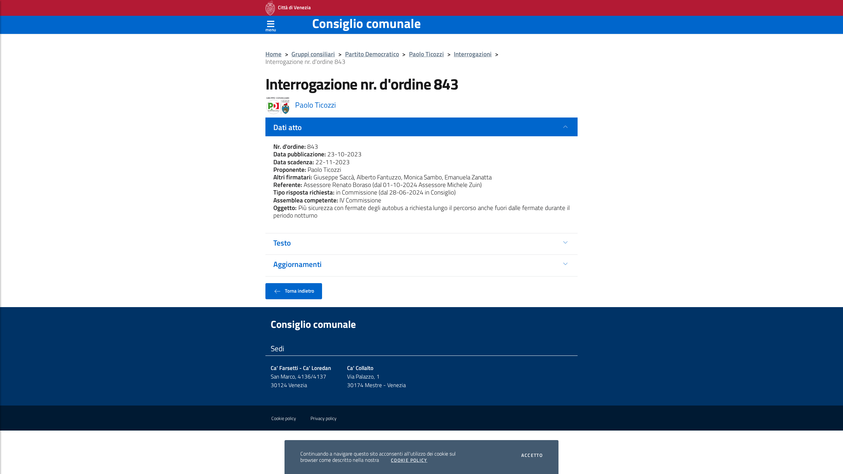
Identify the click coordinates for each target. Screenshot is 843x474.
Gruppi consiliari (313, 54)
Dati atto (287, 127)
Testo (282, 243)
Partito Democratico (372, 54)
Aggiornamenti (297, 264)
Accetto (532, 455)
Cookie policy (283, 418)
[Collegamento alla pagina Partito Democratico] (277, 105)
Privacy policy (324, 418)
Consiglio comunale (366, 23)
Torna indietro (299, 291)
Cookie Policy (409, 460)
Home (273, 54)
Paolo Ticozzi (426, 54)
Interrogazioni (473, 54)
